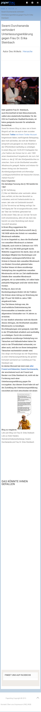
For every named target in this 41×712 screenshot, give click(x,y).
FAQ (25, 704)
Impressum (19, 704)
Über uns (10, 704)
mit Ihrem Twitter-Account (23, 135)
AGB (29, 704)
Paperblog (9, 698)
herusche (27, 51)
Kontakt (3, 704)
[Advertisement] (20, 578)
